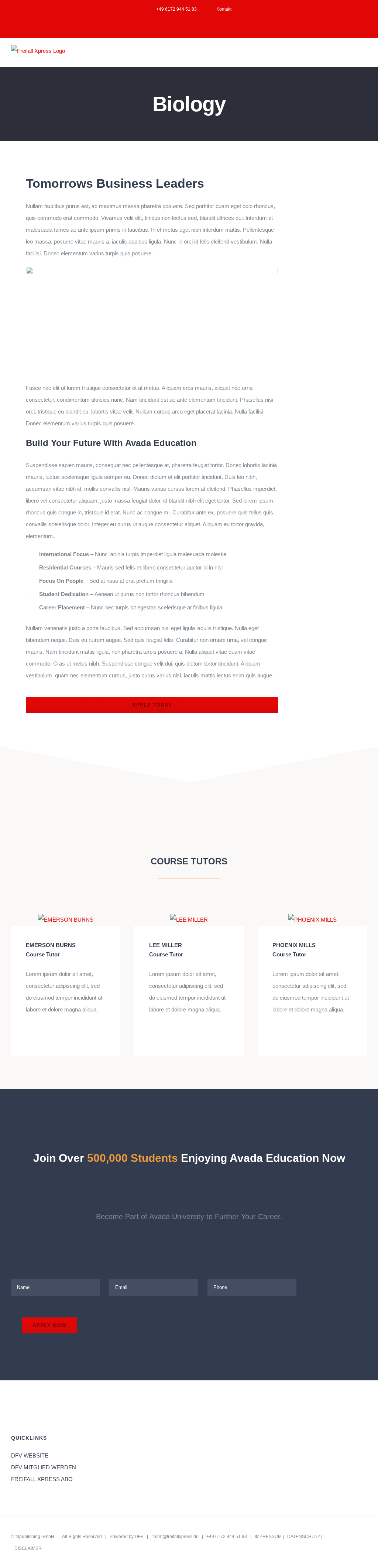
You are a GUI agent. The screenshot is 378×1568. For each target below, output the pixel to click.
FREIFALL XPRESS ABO (42, 1479)
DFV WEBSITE (29, 1455)
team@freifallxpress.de (175, 1536)
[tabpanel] (152, 443)
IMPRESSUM (268, 1536)
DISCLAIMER (28, 1548)
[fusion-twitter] (40, 1034)
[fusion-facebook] (28, 1034)
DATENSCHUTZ (303, 1536)
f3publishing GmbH (35, 1536)
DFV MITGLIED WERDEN (43, 1467)
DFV (139, 1536)
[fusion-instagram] (51, 1034)
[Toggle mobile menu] (364, 55)
